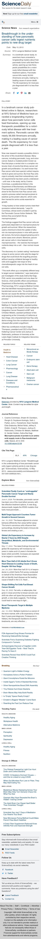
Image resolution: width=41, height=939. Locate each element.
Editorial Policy (21, 909)
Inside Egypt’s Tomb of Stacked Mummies (20, 681)
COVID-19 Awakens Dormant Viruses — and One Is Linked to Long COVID (19, 776)
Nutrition (6, 754)
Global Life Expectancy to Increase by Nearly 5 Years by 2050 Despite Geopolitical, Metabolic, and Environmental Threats (20, 539)
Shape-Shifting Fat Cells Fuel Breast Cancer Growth (17, 585)
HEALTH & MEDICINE (9, 714)
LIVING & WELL (7, 743)
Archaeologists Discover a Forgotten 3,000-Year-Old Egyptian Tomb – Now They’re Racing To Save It (19, 648)
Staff (17, 905)
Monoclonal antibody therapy (33, 350)
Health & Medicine (7, 351)
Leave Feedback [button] (12, 895)
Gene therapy (32, 366)
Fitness (6, 750)
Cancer (9, 372)
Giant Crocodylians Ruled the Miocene (19, 678)
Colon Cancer (11, 360)
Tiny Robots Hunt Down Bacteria (16, 689)
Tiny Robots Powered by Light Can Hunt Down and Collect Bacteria (19, 770)
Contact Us (9, 899)
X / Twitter (9, 873)
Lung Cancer (11, 364)
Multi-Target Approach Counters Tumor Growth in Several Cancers (18, 515)
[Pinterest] (21, 93)
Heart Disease (12, 356)
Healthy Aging (9, 717)
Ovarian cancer (33, 384)
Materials (5, 401)
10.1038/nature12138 (13, 443)
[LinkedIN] (25, 93)
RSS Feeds (10, 852)
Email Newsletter (12, 849)
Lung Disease (11, 376)
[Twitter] (17, 93)
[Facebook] (14, 93)
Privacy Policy (7, 909)
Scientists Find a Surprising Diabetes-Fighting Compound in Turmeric (20, 640)
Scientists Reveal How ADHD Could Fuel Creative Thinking (18, 656)
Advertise (35, 905)
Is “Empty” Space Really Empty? (16, 696)
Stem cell (30, 374)
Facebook (9, 869)
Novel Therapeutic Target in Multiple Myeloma (17, 606)
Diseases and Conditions (11, 381)
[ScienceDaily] (16, 4)
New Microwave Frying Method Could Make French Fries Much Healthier (21, 819)
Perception (7, 732)
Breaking (6, 665)
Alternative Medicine (11, 725)
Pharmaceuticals (12, 388)
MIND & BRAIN (6, 728)
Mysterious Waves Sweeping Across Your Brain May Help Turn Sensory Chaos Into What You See (20, 792)
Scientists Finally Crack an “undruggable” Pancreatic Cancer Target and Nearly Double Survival (20, 494)
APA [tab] (25, 455)
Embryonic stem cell (33, 360)
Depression (8, 739)
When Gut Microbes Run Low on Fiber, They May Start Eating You (21, 781)
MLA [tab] (17, 455)
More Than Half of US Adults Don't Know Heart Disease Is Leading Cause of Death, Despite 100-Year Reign (19, 564)
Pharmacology (12, 368)
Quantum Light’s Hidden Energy (16, 671)
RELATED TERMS (29, 344)
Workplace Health (10, 721)
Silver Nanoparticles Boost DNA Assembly (20, 685)
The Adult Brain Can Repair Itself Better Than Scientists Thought (19, 804)
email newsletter (31, 13)
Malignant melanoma (31, 379)
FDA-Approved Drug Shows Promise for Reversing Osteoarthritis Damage (18, 634)
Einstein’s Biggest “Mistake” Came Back (19, 699)
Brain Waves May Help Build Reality (18, 692)
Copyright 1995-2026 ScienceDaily (18, 912)
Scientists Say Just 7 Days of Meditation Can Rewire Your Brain (19, 813)
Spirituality (7, 735)
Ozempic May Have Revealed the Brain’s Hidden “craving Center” (20, 798)
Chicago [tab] (33, 455)
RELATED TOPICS (9, 344)
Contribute (25, 905)
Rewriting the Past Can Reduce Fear (18, 703)
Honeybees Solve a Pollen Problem (17, 674)
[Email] (29, 93)
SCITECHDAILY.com (17, 628)
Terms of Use (34, 909)
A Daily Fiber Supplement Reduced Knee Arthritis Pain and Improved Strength (20, 824)
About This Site (6, 905)
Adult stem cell (32, 370)
